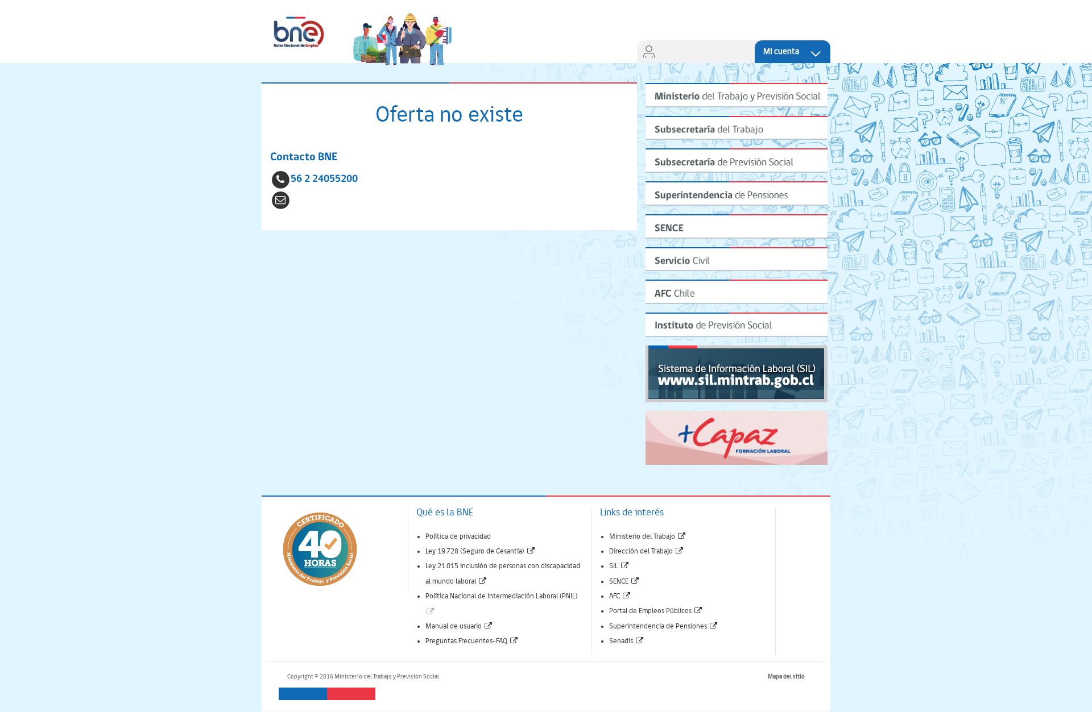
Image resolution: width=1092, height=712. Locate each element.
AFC (620, 596)
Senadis (626, 641)
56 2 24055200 (324, 179)
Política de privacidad (458, 536)
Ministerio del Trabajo (647, 536)
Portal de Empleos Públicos (656, 611)
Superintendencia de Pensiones (663, 626)
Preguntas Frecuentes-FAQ (472, 641)
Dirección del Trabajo (646, 551)
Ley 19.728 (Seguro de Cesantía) (480, 551)
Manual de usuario (459, 626)
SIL (619, 566)
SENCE (624, 581)
